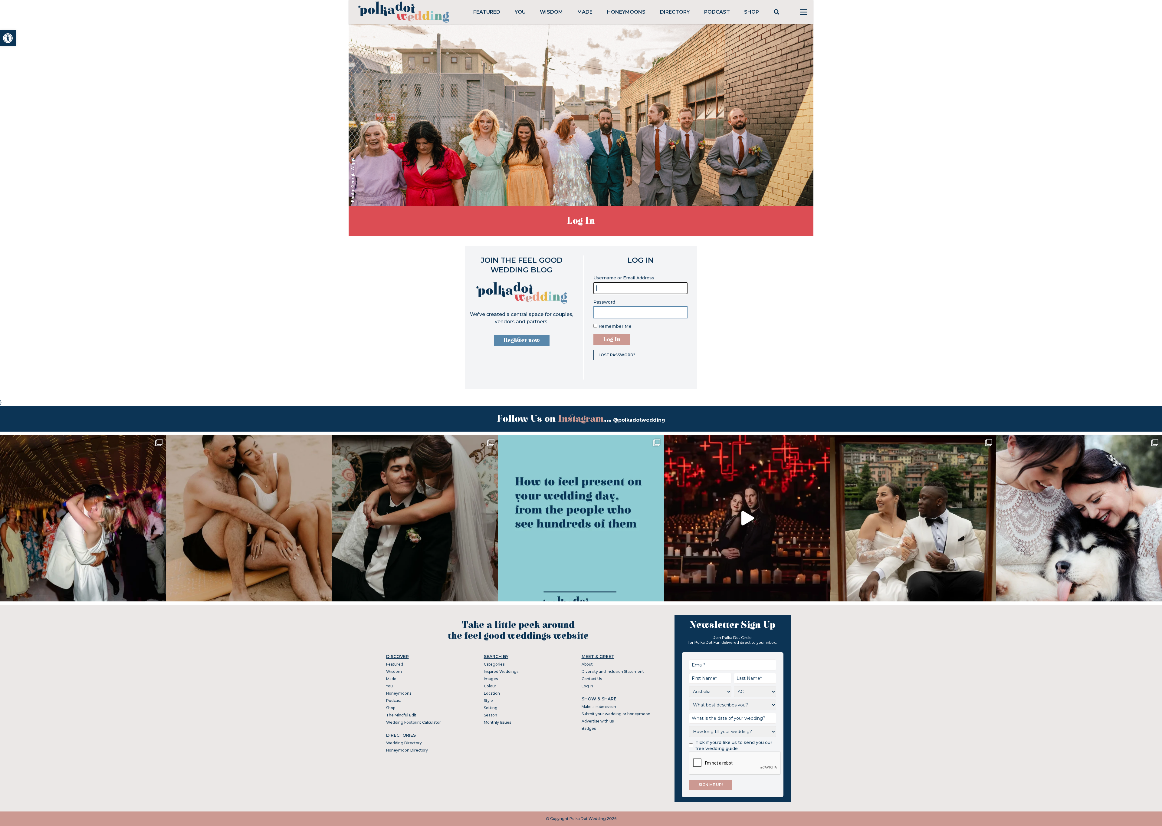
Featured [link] (486, 12)
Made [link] (584, 12)
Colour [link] (490, 686)
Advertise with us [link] (598, 721)
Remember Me (614, 326)
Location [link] (492, 693)
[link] (8, 38)
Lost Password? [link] (617, 355)
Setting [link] (490, 708)
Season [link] (490, 715)
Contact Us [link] (592, 678)
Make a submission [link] (599, 706)
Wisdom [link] (551, 12)
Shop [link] (751, 12)
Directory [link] (675, 12)
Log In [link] (587, 686)
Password (604, 302)
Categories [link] (494, 664)
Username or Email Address (623, 278)
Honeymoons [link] (626, 12)
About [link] (587, 664)
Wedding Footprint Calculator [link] (413, 722)
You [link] (520, 12)
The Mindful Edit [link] (401, 715)
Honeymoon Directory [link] (407, 750)
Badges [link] (589, 728)
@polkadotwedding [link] (639, 420)
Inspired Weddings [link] (501, 671)
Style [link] (488, 700)
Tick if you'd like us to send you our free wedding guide (733, 745)
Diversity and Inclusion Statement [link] (613, 671)
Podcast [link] (717, 12)
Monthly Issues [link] (497, 722)
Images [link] (491, 678)
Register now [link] (522, 340)
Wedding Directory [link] (404, 743)
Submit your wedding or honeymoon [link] (616, 714)
